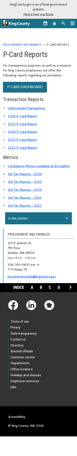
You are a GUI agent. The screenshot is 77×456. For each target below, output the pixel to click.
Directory (17, 345)
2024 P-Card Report (22, 132)
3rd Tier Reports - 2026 (25, 174)
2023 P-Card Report (22, 140)
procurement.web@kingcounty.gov (32, 276)
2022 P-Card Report (22, 148)
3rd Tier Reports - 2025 (25, 182)
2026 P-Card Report (22, 116)
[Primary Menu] (72, 23)
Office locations (21, 369)
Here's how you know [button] (38, 14)
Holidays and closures (25, 375)
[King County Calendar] (45, 23)
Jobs (13, 387)
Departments (20, 363)
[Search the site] (63, 23)
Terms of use (19, 321)
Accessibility (16, 417)
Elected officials (21, 351)
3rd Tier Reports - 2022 (25, 206)
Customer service (22, 357)
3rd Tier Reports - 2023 (24, 198)
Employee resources (24, 381)
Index (18, 287)
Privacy (15, 327)
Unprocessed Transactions (26, 108)
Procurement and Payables (22, 44)
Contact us (18, 339)
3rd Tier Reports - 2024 (25, 190)
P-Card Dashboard (25, 87)
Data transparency (23, 333)
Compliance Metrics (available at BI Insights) (39, 166)
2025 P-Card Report (22, 124)
